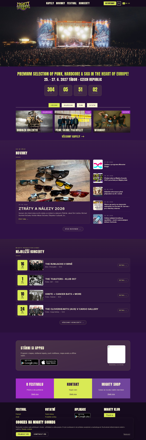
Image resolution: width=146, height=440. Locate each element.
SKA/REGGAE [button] (68, 105)
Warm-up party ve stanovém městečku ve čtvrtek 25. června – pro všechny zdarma (117, 206)
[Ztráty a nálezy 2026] (53, 180)
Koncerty (84, 3)
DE (129, 3)
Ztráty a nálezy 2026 (42, 208)
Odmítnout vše (40, 434)
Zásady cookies (26, 429)
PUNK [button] (81, 105)
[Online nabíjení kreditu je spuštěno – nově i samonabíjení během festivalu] (98, 219)
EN (126, 3)
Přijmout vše (23, 434)
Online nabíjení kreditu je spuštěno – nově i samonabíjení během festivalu (116, 220)
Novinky (60, 3)
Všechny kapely (71, 136)
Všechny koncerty (73, 322)
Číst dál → (23, 219)
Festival (72, 3)
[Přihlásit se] (119, 3)
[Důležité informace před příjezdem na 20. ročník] (98, 191)
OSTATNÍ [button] (92, 105)
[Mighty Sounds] (23, 6)
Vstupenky (110, 3)
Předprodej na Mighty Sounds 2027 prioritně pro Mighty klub (115, 179)
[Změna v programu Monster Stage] (98, 164)
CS (124, 3)
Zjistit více (35, 394)
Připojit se (109, 415)
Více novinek (73, 229)
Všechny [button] (54, 105)
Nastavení (127, 434)
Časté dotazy (49, 414)
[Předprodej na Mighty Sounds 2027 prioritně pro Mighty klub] (98, 178)
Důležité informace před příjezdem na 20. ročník (113, 193)
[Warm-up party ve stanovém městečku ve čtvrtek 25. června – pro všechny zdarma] (98, 205)
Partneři (18, 414)
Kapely (50, 3)
